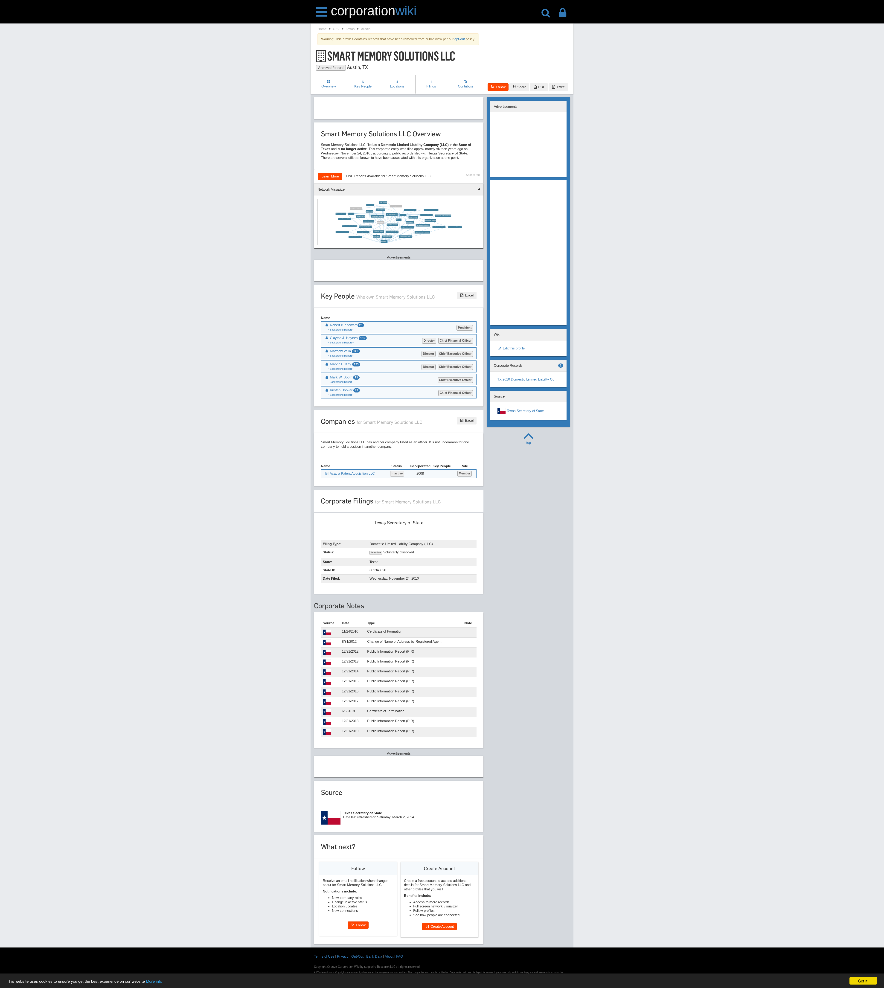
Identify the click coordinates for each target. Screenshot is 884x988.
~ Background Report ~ (341, 329)
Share (521, 87)
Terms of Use (324, 956)
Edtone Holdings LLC (409, 222)
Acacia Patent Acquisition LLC (356, 208)
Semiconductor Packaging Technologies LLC (443, 215)
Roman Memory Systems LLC (368, 221)
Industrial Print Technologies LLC (410, 210)
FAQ (399, 956)
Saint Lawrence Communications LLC (423, 225)
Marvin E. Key (344, 364)
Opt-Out (357, 956)
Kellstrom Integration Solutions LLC (406, 236)
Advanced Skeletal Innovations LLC (355, 237)
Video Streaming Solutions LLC (430, 220)
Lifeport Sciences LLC (383, 202)
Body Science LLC (370, 205)
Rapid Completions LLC (381, 209)
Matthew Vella (343, 351)
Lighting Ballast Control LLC (341, 213)
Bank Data (374, 956)
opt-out (459, 39)
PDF (541, 87)
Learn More (330, 176)
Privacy (343, 956)
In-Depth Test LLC (376, 236)
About (389, 956)
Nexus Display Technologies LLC (363, 232)
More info (154, 981)
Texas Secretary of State (525, 411)
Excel (560, 87)
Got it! (863, 981)
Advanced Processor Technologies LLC (431, 210)
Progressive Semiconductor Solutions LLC (422, 232)
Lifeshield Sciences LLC (361, 216)
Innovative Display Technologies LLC (344, 219)
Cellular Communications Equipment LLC (349, 226)
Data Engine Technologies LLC (392, 214)
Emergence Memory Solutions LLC (407, 227)
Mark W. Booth (384, 241)
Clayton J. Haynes (369, 211)
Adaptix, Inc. (351, 213)
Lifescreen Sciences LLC (413, 217)
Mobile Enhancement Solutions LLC (366, 226)
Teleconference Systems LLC (392, 224)
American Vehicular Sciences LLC (377, 216)
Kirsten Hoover (343, 390)
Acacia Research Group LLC (378, 231)
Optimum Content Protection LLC (392, 231)
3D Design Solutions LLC (387, 236)
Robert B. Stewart (380, 222)
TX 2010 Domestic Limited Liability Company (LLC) (530, 379)
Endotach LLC (398, 219)
